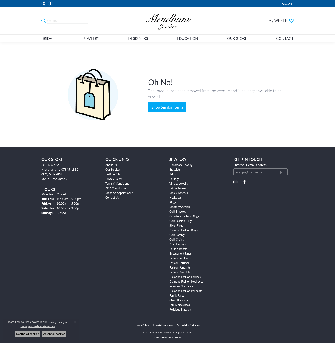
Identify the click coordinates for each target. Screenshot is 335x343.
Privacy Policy (113, 179)
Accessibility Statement (188, 325)
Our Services (113, 169)
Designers (138, 38)
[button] (287, 3)
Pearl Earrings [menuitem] (177, 244)
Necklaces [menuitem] (175, 197)
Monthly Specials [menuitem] (179, 207)
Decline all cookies (27, 333)
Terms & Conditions (117, 183)
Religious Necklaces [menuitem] (181, 286)
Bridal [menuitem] (172, 174)
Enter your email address (250, 165)
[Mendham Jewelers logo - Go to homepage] (167, 20)
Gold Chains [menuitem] (176, 239)
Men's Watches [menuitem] (178, 193)
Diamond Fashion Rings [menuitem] (183, 230)
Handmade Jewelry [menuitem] (180, 165)
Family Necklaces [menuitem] (179, 305)
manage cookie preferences (38, 326)
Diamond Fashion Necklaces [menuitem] (186, 281)
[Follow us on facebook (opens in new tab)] (50, 3)
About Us (111, 165)
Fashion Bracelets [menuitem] (179, 272)
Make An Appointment (119, 193)
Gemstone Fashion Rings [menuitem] (184, 216)
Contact (285, 38)
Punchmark (174, 337)
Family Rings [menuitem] (176, 295)
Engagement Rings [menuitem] (180, 253)
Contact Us (112, 197)
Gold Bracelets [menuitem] (178, 211)
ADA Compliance (115, 188)
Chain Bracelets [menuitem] (178, 300)
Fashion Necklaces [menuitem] (180, 258)
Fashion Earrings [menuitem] (179, 263)
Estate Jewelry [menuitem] (177, 188)
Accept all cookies (54, 333)
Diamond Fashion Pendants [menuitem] (185, 291)
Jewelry (91, 38)
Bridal (47, 38)
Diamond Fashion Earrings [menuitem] (185, 277)
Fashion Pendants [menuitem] (179, 267)
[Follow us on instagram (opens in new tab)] (43, 3)
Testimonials (112, 174)
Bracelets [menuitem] (174, 169)
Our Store (237, 38)
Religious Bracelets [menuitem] (180, 309)
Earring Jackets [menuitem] (178, 249)
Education (187, 38)
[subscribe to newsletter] (282, 172)
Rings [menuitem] (172, 202)
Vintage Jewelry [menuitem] (178, 183)
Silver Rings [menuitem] (176, 225)
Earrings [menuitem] (174, 179)
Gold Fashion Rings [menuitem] (180, 221)
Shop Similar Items (167, 107)
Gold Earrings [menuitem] (177, 235)
